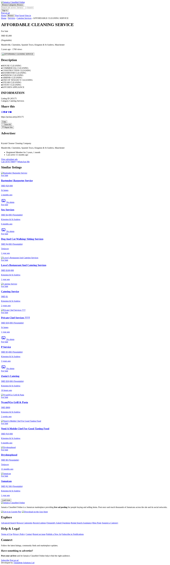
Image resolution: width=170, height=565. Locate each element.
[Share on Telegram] (8, 112)
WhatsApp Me (23, 162)
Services (11, 18)
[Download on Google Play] (11, 512)
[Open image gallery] (17, 54)
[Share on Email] (11, 112)
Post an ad (5, 13)
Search (30, 8)
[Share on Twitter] (6, 112)
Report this (8, 127)
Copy (4, 122)
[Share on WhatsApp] (2, 112)
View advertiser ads (9, 159)
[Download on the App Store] (35, 512)
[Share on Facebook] (4, 112)
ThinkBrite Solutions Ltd (23, 563)
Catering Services (24, 18)
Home (3, 18)
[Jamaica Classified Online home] (85, 2)
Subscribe (5, 560)
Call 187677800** (9, 162)
